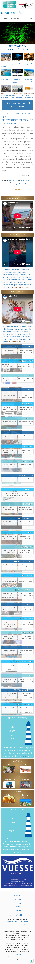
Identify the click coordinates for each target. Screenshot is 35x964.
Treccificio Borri (23, 184)
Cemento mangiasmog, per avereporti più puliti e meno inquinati (9, 695)
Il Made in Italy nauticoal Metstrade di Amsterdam (16, 81)
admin (22, 180)
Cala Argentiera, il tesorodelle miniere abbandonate (6, 64)
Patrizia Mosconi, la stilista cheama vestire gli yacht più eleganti (25, 567)
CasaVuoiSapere (24, 921)
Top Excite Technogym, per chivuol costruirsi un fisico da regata (9, 667)
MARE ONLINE (17, 955)
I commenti (17, 907)
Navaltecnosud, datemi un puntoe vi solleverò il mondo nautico (9, 595)
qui (24, 756)
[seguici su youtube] (21, 915)
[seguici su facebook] (25, 915)
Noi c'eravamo (17, 910)
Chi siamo (17, 899)
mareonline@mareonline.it (20, 287)
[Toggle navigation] (31, 13)
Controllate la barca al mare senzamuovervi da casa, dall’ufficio (25, 695)
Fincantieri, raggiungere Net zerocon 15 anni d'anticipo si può (25, 395)
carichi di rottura (16, 182)
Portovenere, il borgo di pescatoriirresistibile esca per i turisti (25, 710)
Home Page (17, 896)
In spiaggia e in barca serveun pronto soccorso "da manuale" (9, 624)
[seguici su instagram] (16, 915)
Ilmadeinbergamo (12, 921)
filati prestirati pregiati (12, 184)
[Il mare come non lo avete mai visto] (17, 33)
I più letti (17, 903)
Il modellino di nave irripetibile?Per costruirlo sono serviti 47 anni (25, 509)
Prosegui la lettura (24, 175)
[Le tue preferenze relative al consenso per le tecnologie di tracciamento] (31, 960)
